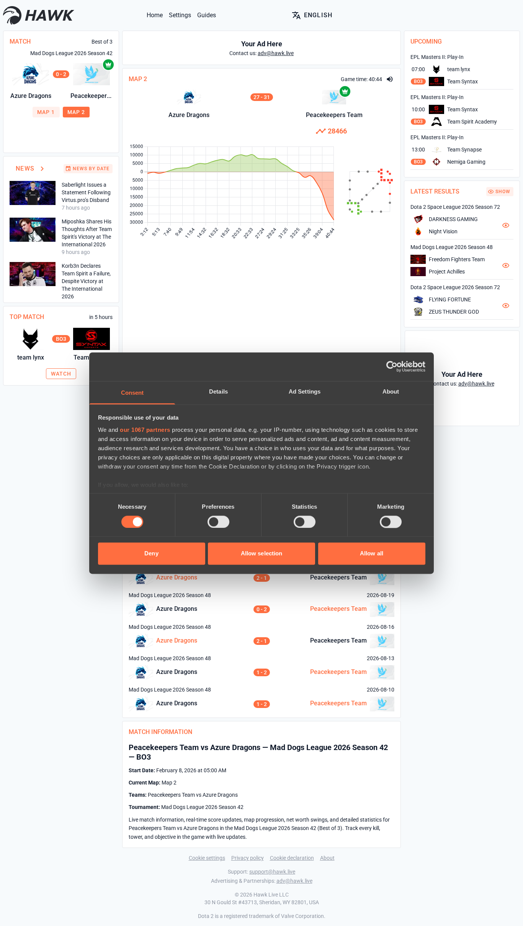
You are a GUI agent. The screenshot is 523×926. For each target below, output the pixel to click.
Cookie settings (207, 858)
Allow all (371, 553)
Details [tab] (218, 391)
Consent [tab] (132, 392)
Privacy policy (247, 858)
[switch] (218, 522)
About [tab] (390, 391)
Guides (206, 15)
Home (155, 15)
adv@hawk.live (294, 881)
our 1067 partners (145, 429)
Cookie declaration (292, 858)
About (327, 858)
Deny (151, 553)
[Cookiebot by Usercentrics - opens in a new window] (391, 366)
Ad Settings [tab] (304, 391)
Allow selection (262, 553)
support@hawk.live (272, 872)
